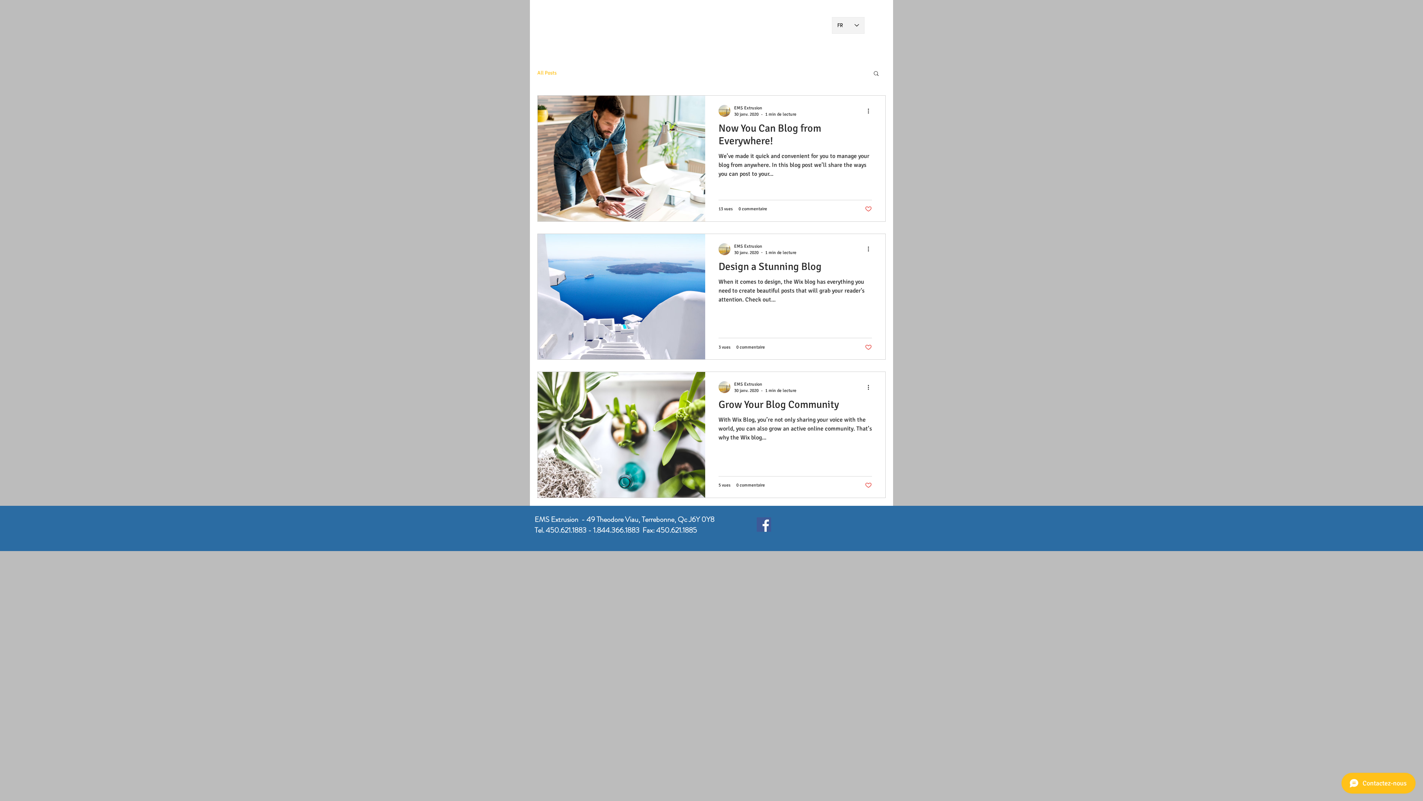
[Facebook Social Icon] (764, 524)
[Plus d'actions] (870, 110)
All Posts (547, 73)
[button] (876, 74)
